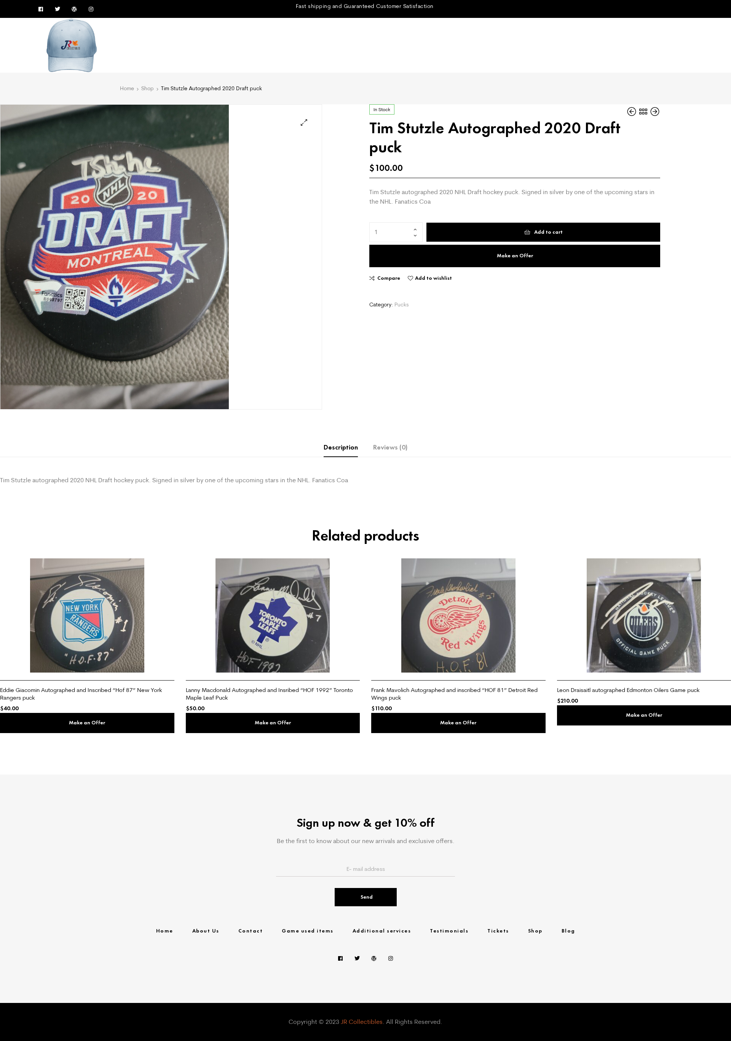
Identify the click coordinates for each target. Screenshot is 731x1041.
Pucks (401, 304)
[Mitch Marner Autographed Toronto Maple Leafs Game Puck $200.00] (632, 111)
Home (127, 88)
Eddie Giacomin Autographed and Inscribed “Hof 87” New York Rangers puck (81, 693)
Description (341, 447)
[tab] (341, 447)
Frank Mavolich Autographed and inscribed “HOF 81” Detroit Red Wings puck (454, 693)
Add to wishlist (433, 278)
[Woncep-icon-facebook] (40, 9)
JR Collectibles (362, 1021)
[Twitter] (57, 9)
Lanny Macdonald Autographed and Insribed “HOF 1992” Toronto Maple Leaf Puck (269, 693)
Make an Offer (515, 255)
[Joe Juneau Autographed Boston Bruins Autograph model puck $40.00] (655, 111)
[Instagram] (91, 9)
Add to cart (548, 232)
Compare (388, 278)
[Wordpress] (74, 9)
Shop (147, 88)
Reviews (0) (390, 447)
